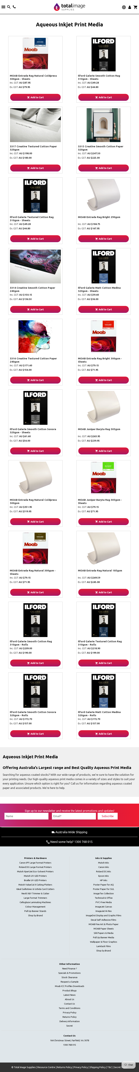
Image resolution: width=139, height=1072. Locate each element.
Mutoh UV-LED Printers (35, 876)
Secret (69, 1025)
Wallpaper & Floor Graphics (103, 942)
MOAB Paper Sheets (104, 928)
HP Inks (103, 880)
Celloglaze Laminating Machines (35, 902)
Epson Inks (103, 876)
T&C (109, 1067)
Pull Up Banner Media (103, 937)
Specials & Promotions (69, 973)
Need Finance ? (69, 968)
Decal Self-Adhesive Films (103, 920)
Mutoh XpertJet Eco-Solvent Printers (35, 871)
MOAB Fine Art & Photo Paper (103, 924)
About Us (69, 999)
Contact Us (69, 1003)
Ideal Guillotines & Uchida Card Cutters (35, 889)
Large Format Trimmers (35, 898)
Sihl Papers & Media (103, 933)
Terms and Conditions (69, 1008)
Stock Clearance (69, 977)
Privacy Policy (69, 1012)
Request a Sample (69, 982)
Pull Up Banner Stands (35, 911)
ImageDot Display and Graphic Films (103, 915)
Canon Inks (103, 867)
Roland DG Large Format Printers (35, 867)
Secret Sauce (121, 1067)
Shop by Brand (35, 915)
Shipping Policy (98, 1067)
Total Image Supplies (25, 1067)
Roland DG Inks (103, 871)
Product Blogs (70, 990)
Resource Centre (46, 1067)
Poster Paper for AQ (103, 884)
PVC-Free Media (104, 902)
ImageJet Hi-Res (104, 911)
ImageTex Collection (104, 893)
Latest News (70, 995)
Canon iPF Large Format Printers (35, 862)
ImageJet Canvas (103, 906)
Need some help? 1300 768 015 (71, 841)
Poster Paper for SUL (103, 889)
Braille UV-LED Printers (35, 880)
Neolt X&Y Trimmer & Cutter (35, 893)
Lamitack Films (103, 946)
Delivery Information (69, 1021)
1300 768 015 (69, 1045)
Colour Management (35, 906)
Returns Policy (69, 1017)
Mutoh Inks (103, 862)
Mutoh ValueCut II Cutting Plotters (35, 884)
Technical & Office (104, 898)
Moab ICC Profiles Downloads (69, 986)
